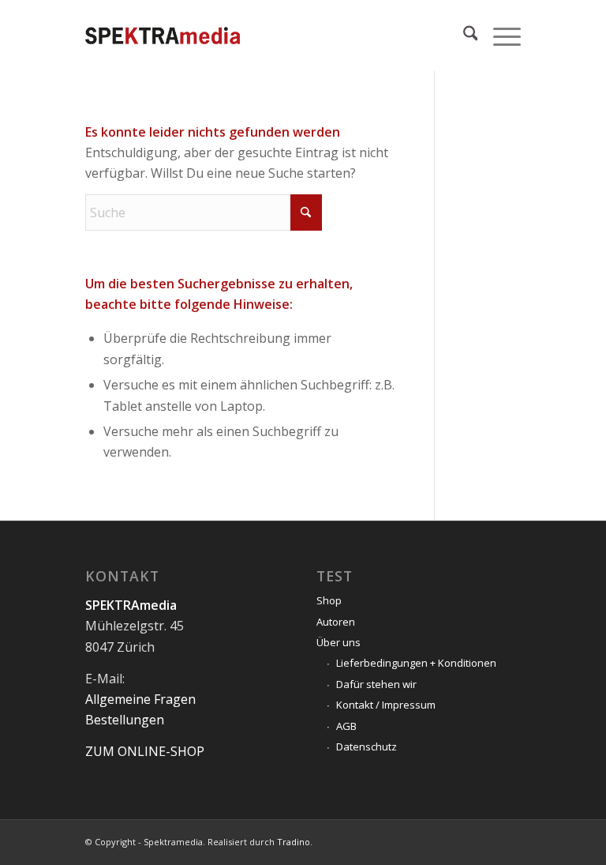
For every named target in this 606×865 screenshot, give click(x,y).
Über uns (338, 642)
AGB (346, 726)
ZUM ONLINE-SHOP (144, 751)
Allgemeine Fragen (140, 699)
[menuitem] (462, 35)
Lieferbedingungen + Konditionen (416, 663)
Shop (329, 600)
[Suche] (462, 35)
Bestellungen (124, 719)
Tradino (293, 842)
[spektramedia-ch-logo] (162, 35)
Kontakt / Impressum (386, 705)
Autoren (335, 622)
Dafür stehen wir (376, 684)
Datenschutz (366, 746)
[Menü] (499, 35)
